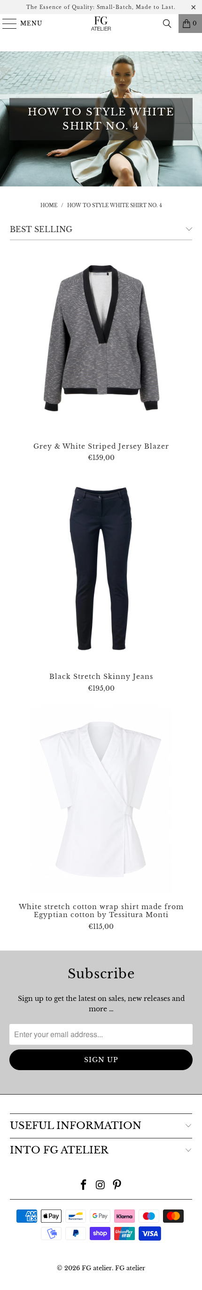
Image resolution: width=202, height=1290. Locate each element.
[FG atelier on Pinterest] (117, 1185)
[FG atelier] (101, 23)
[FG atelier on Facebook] (84, 1185)
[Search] (167, 23)
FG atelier (97, 1268)
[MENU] (5, 23)
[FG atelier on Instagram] (100, 1185)
